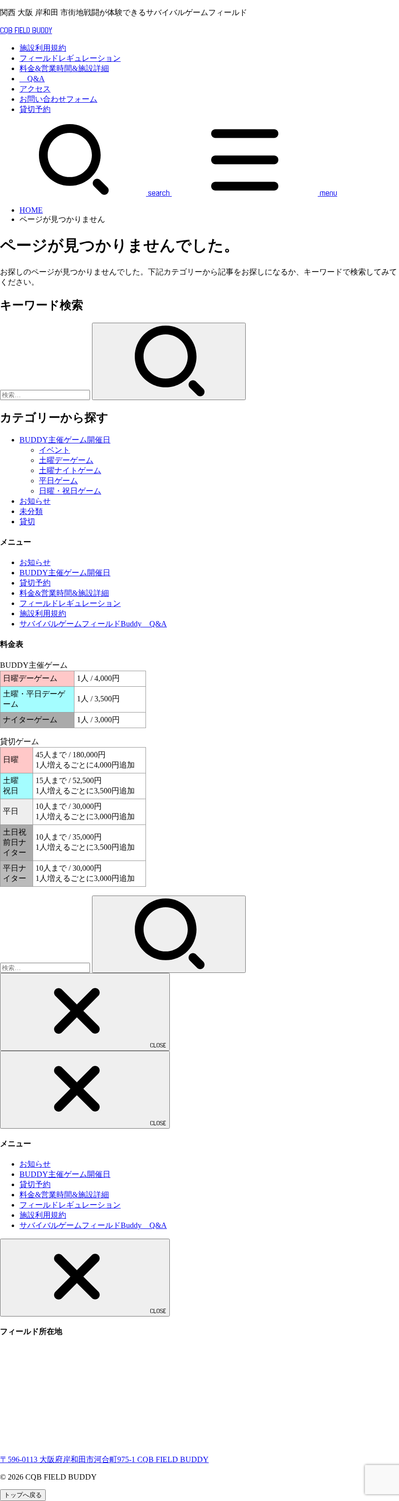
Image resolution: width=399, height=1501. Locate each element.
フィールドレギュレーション (70, 58)
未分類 (31, 511)
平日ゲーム (58, 480)
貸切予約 (35, 109)
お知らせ (35, 501)
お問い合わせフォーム (58, 99)
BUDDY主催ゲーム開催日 (64, 440)
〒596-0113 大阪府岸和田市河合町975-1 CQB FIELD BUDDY (104, 1459)
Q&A (32, 78)
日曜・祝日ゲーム (70, 491)
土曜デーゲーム (66, 460)
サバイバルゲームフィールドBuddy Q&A (93, 624)
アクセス (35, 89)
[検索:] (46, 394)
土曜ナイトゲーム (70, 470)
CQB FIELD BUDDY (26, 31)
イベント (54, 450)
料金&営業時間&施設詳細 (64, 68)
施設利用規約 (42, 48)
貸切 (27, 521)
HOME (31, 210)
